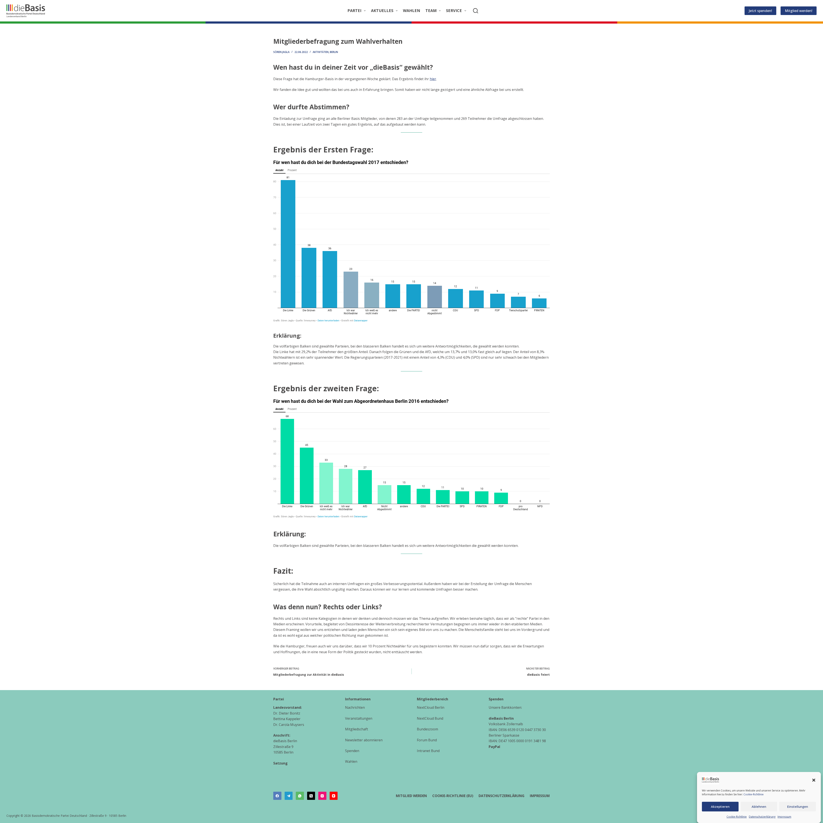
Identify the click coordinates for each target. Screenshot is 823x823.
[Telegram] (289, 796)
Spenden (352, 750)
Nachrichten (355, 707)
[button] (814, 780)
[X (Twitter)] (311, 796)
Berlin (334, 52)
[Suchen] (475, 10)
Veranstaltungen (358, 718)
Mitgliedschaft (356, 729)
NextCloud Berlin (430, 707)
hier (433, 79)
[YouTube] (334, 796)
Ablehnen (759, 806)
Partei (354, 10)
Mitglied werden (411, 796)
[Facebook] (277, 796)
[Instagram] (322, 796)
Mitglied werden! (798, 10)
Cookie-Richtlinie (753, 794)
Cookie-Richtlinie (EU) (452, 796)
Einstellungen (797, 806)
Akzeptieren (720, 806)
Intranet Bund (428, 750)
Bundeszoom (427, 729)
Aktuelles (382, 10)
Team (431, 10)
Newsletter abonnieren (364, 740)
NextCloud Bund (430, 718)
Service (454, 10)
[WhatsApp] (300, 796)
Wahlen (411, 10)
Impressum (784, 816)
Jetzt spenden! (760, 10)
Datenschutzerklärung (762, 816)
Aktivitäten (321, 52)
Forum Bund (427, 740)
